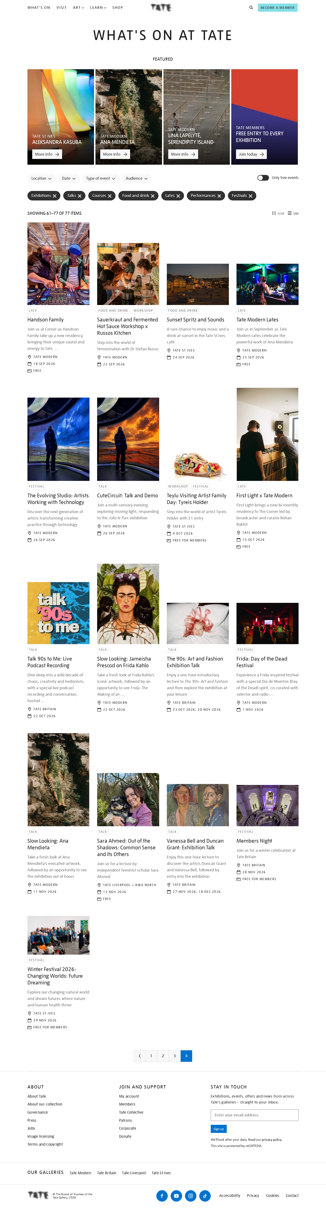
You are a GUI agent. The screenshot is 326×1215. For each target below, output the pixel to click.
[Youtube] (176, 1196)
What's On (38, 7)
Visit (62, 7)
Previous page (149, 1057)
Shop (117, 7)
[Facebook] (162, 1196)
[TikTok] (205, 1196)
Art (77, 7)
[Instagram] (190, 1196)
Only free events (285, 178)
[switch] (264, 178)
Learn (96, 7)
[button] (249, 7)
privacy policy (272, 1139)
